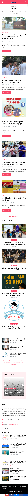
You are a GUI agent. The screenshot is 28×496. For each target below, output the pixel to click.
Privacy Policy (16, 486)
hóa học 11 (23, 360)
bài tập (4, 360)
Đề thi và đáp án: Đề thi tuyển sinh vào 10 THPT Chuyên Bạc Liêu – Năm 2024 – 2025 (14, 37)
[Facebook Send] (11, 495)
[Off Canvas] (2, 2)
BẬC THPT (14, 240)
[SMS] (16, 495)
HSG (13, 360)
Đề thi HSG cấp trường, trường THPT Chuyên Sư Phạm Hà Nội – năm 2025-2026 (18, 444)
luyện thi (13, 362)
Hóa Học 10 (14, 290)
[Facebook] (21, 495)
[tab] (4, 335)
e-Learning (4, 488)
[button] (23, 385)
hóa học (17, 360)
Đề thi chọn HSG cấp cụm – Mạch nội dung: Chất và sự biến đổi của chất (17, 470)
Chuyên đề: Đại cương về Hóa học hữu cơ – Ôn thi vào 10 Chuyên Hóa (18, 437)
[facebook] (2, 428)
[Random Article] (23, 2)
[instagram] (5, 428)
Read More (5, 92)
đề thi (22, 362)
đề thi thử (14, 364)
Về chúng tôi (4, 486)
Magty (20, 491)
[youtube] (7, 428)
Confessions (23, 486)
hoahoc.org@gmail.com (13, 424)
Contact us (10, 486)
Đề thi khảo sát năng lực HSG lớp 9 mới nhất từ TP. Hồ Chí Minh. (13, 392)
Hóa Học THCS (5, 32)
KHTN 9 (3, 119)
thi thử (18, 362)
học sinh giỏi (7, 362)
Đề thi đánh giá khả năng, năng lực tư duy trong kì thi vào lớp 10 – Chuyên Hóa (18, 478)
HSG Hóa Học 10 (14, 324)
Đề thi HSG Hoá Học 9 (10, 388)
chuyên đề (9, 360)
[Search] (25, 1)
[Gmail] (7, 495)
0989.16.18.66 (10, 422)
